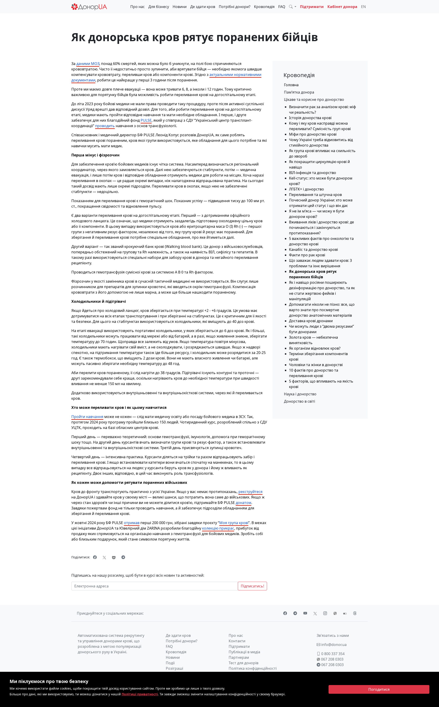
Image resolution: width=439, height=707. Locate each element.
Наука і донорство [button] (300, 393)
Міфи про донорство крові (313, 134)
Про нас (137, 6)
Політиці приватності (140, 694)
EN (363, 6)
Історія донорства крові (310, 117)
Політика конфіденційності (253, 668)
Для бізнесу (158, 6)
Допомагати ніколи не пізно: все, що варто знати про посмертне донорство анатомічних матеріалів (322, 310)
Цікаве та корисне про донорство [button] (314, 99)
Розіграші (174, 668)
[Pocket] (113, 557)
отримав (131, 522)
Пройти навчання (87, 416)
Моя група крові (233, 522)
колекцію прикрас (218, 528)
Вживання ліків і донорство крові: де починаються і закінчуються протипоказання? (321, 228)
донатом (243, 502)
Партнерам (239, 657)
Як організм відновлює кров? (314, 348)
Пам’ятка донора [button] (299, 92)
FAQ (281, 6)
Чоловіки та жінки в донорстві (316, 364)
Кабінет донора (342, 6)
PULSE (146, 120)
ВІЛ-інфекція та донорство (312, 172)
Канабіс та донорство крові (313, 249)
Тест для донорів (243, 662)
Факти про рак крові (307, 254)
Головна (291, 84)
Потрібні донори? (234, 6)
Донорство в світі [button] (299, 401)
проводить (105, 125)
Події (170, 662)
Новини (180, 6)
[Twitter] (104, 557)
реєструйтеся (250, 491)
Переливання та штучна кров (315, 194)
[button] (292, 6)
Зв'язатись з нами (333, 635)
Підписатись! (252, 586)
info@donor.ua (333, 644)
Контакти (237, 640)
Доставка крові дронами (311, 320)
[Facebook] (95, 557)
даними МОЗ (87, 63)
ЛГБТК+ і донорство (306, 189)
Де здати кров (202, 6)
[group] (320, 92)
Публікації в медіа (244, 651)
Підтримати (312, 6)
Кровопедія (264, 6)
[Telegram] (123, 557)
